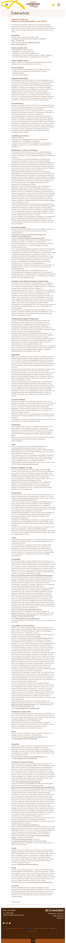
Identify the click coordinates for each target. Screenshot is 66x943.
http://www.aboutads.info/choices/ (23, 839)
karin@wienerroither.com (33, 42)
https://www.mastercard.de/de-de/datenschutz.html (31, 238)
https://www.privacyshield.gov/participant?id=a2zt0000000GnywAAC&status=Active (33, 787)
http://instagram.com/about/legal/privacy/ (28, 864)
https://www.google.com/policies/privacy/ (34, 737)
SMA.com (44, 936)
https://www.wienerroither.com (19, 44)
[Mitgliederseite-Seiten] (57, 928)
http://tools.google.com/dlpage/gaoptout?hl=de (29, 609)
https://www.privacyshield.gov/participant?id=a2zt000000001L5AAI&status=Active (32, 575)
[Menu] (58, 4)
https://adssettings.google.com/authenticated (25, 738)
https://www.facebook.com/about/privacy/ (29, 825)
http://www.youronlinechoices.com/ (23, 841)
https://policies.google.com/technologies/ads (23, 615)
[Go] (33, 941)
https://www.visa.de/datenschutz (22, 236)
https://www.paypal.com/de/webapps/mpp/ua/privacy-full (30, 234)
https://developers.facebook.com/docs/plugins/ (28, 781)
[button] (53, 4)
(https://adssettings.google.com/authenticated (27, 618)
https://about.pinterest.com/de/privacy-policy (41, 882)
